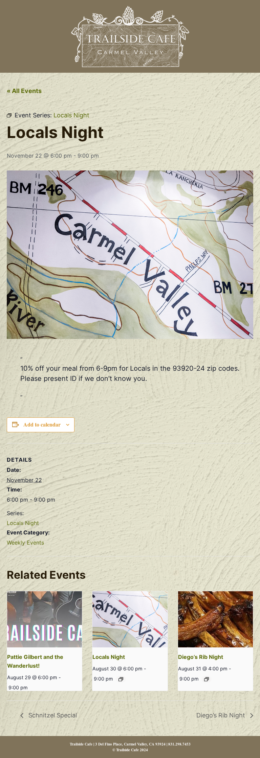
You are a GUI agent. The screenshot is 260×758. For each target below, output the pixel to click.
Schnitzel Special (52, 715)
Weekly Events (25, 542)
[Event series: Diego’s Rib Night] (206, 679)
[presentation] (44, 619)
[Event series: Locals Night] (120, 679)
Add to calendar (42, 424)
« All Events (24, 90)
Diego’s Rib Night (200, 656)
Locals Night (23, 523)
